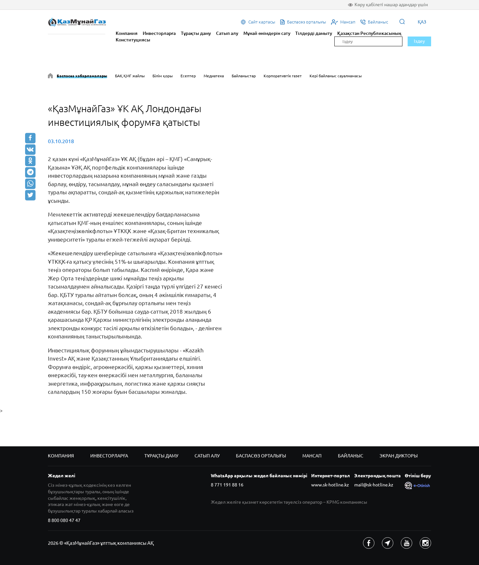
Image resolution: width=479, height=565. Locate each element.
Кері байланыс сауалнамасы (336, 76)
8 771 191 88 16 (227, 484)
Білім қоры (162, 76)
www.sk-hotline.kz (330, 484)
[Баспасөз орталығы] (50, 77)
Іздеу (419, 41)
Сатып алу (227, 33)
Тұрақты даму (196, 33)
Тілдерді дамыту (313, 33)
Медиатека (214, 76)
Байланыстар (244, 76)
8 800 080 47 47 (64, 520)
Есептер (188, 76)
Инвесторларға (159, 33)
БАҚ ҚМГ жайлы (130, 76)
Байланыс (350, 455)
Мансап (312, 455)
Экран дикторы (399, 455)
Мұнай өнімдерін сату (266, 33)
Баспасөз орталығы (261, 455)
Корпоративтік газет (283, 76)
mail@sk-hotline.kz (373, 484)
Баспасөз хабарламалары (82, 76)
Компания (127, 33)
